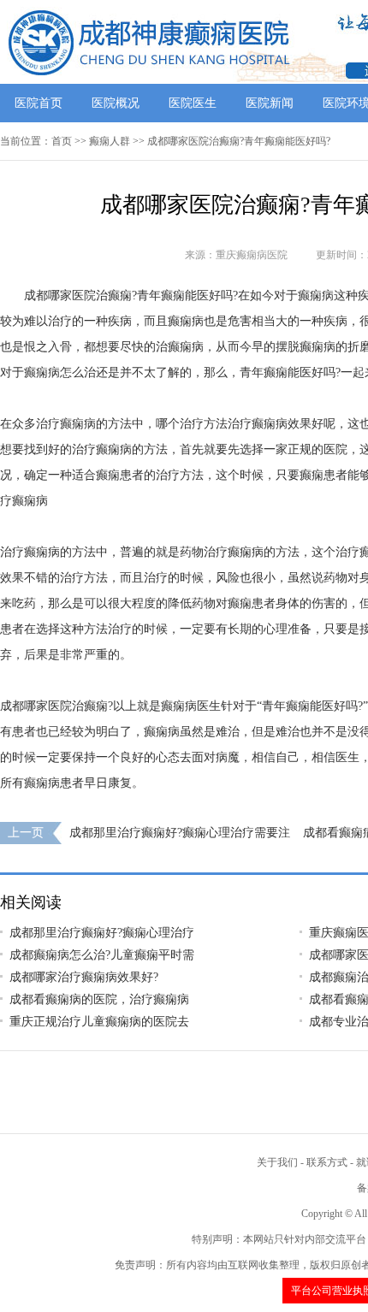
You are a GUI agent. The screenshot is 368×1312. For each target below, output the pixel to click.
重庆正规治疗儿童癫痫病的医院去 (99, 1021)
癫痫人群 (109, 141)
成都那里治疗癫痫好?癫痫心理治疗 (101, 932)
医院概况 (115, 103)
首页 (61, 141)
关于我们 (277, 1162)
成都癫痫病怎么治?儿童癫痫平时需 (101, 955)
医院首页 (38, 103)
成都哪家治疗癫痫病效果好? (83, 977)
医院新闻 (270, 103)
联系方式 (326, 1162)
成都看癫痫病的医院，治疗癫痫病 (99, 999)
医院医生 (193, 103)
